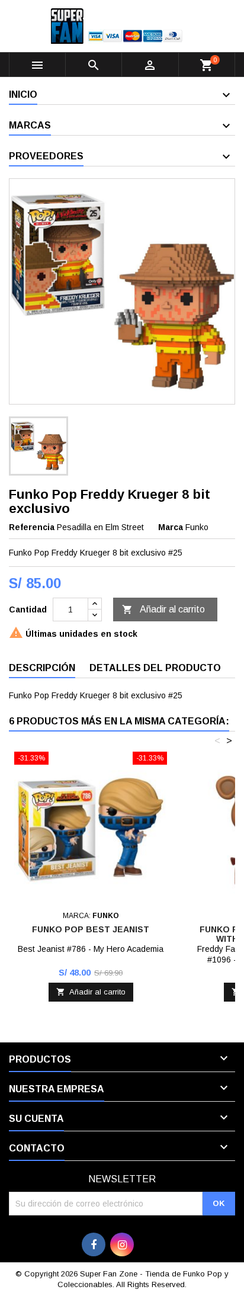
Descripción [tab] (42, 668)
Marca (170, 527)
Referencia (31, 527)
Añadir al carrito (163, 609)
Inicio (23, 94)
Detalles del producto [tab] (155, 668)
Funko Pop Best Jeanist (90, 929)
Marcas (30, 125)
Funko (196, 527)
